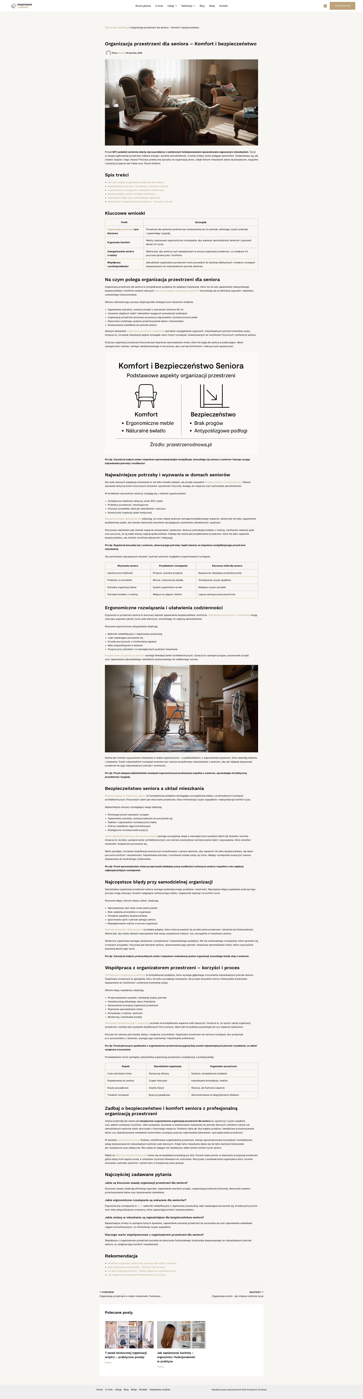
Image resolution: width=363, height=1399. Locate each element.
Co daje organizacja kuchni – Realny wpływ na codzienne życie (142, 1270)
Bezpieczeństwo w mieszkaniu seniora (125, 795)
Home (99, 1389)
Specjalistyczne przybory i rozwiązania (229, 615)
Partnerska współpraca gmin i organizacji (127, 1023)
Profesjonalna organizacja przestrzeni (125, 975)
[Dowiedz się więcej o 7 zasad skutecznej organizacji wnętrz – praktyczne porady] (129, 1334)
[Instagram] (325, 6)
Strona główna (143, 5)
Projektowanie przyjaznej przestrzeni (124, 655)
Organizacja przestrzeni (120, 229)
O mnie (159, 5)
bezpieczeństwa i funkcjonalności (223, 482)
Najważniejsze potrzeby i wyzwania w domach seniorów (138, 186)
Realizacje (187, 5)
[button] (175, 5)
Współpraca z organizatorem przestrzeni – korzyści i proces (140, 201)
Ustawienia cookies (159, 1389)
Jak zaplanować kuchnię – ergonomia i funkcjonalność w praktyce (176, 1357)
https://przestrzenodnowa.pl (131, 1155)
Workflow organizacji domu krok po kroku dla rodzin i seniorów (142, 1263)
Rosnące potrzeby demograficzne (123, 518)
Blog (202, 5)
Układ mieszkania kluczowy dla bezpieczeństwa (131, 836)
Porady (108, 1362)
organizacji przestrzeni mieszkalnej (146, 331)
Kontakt (224, 5)
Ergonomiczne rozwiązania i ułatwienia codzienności (136, 190)
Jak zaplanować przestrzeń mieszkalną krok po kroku (137, 1274)
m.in (140, 1205)
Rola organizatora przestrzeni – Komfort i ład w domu (136, 1267)
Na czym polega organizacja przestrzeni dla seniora (136, 182)
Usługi (170, 5)
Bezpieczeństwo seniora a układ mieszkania (131, 193)
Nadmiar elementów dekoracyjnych (124, 929)
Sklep (212, 5)
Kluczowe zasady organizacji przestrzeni (177, 290)
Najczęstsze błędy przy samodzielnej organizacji (134, 197)
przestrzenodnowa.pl (128, 1140)
